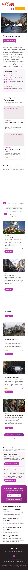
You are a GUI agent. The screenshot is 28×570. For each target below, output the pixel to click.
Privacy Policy (7, 561)
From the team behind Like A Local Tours (14, 559)
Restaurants (21, 203)
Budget (10, 214)
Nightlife (14, 203)
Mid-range (14, 216)
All (4, 203)
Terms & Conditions (15, 561)
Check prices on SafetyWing (11, 463)
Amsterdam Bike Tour (10, 339)
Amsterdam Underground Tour (13, 415)
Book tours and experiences (14, 499)
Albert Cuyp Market (10, 275)
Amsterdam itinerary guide (8, 516)
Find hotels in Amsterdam (9, 40)
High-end (16, 214)
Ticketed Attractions (11, 211)
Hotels (9, 203)
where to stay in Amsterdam (15, 523)
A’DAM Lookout (9, 237)
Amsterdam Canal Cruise (11, 377)
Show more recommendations (14, 434)
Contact (22, 561)
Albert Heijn (7, 311)
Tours (19, 211)
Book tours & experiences (9, 43)
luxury (22, 214)
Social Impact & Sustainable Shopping (14, 208)
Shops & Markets (10, 205)
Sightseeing (18, 205)
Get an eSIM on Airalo (10, 480)
